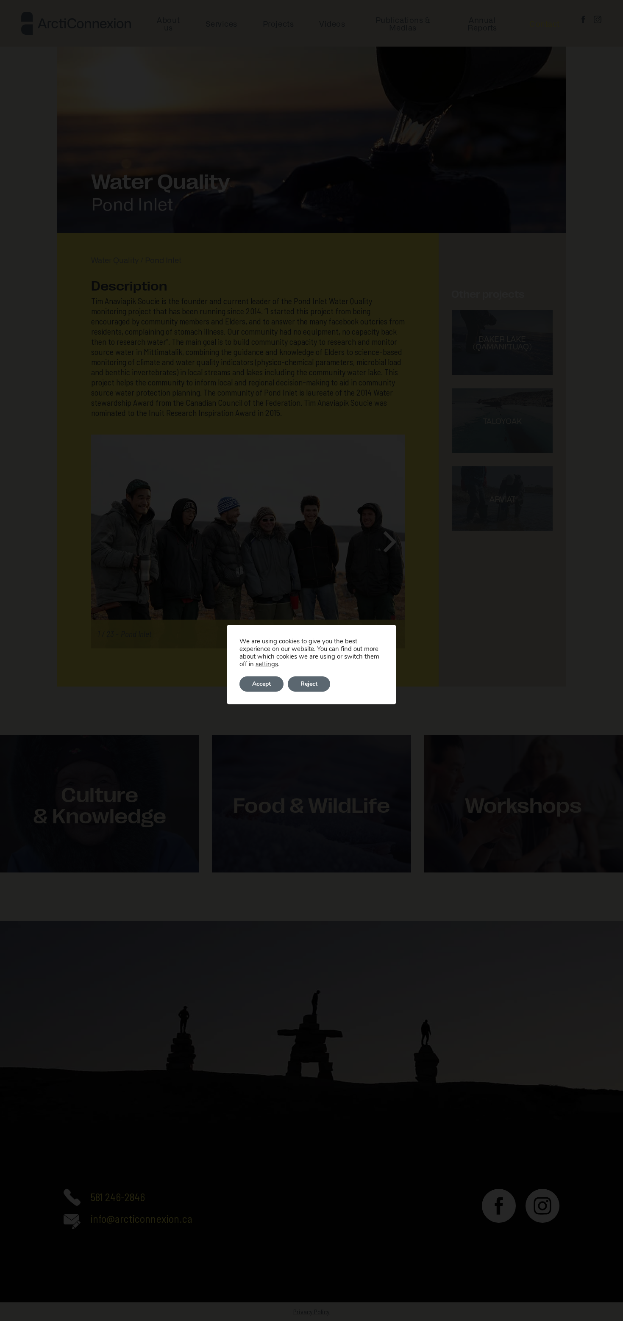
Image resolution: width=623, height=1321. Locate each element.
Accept (261, 684)
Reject (308, 684)
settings (267, 664)
